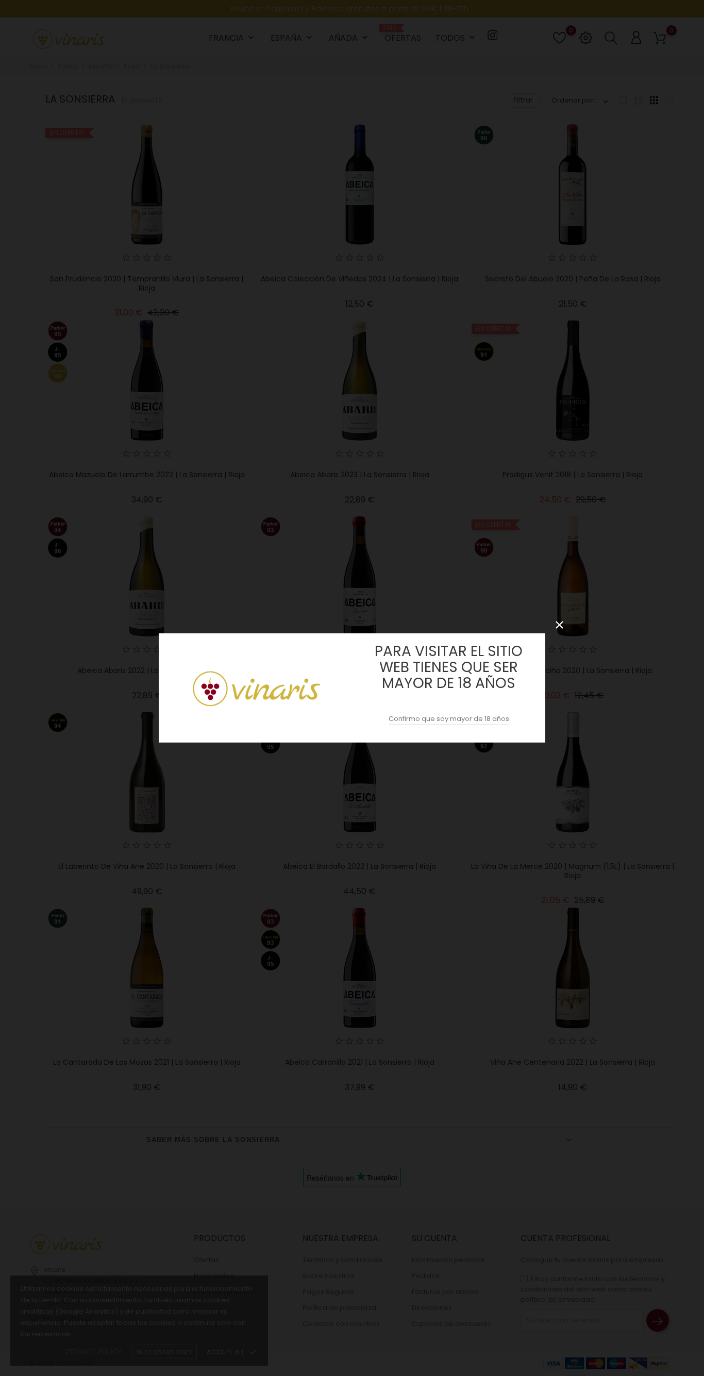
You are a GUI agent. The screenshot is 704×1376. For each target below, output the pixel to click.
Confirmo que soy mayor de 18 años (449, 719)
